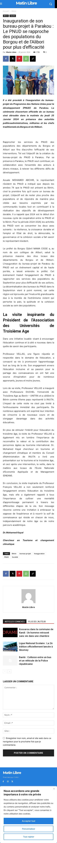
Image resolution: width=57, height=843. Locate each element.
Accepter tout (28, 821)
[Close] (54, 788)
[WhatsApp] (26, 59)
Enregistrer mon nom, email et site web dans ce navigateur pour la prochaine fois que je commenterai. (27, 741)
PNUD (6, 557)
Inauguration (39, 553)
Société (12, 16)
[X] (12, 59)
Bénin (14, 11)
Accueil (6, 11)
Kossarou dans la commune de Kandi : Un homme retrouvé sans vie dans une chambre (36, 632)
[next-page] (9, 671)
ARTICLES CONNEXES (15, 621)
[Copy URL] (33, 59)
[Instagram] (7, 781)
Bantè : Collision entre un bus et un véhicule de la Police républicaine (35, 660)
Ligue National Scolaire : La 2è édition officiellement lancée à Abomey (36, 646)
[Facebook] (6, 59)
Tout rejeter (28, 836)
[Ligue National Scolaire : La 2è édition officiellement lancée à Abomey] (10, 647)
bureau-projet (25, 553)
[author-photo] (28, 603)
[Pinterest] (19, 59)
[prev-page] (5, 671)
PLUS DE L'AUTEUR (37, 621)
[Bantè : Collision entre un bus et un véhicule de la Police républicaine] (10, 661)
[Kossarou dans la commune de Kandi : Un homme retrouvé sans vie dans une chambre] (10, 632)
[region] (28, 814)
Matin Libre (11, 52)
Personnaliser (28, 829)
